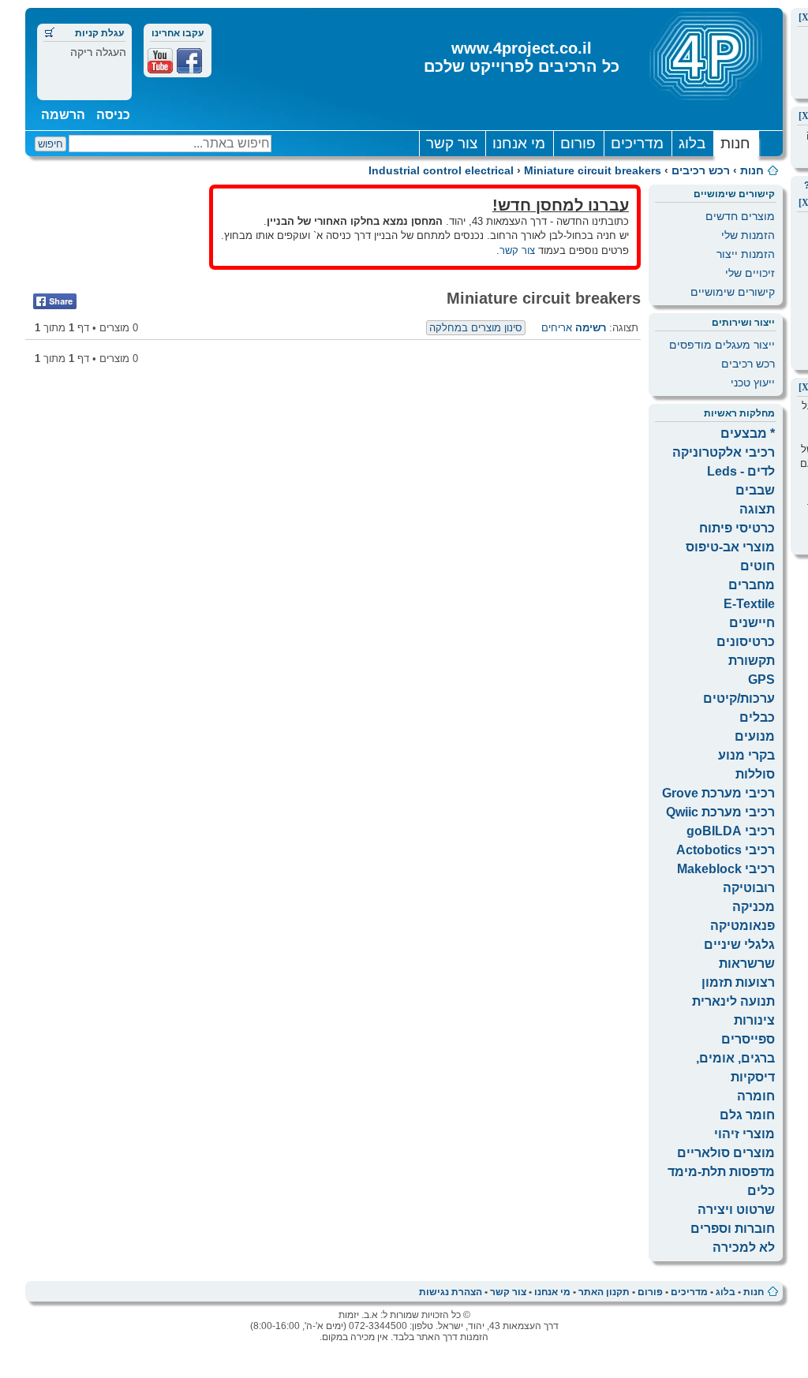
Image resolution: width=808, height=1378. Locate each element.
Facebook (189, 60)
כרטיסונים (745, 641)
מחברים (751, 585)
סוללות (755, 774)
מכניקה (753, 906)
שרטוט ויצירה (736, 1209)
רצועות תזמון (738, 982)
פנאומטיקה (742, 925)
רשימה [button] (590, 328)
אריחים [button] (556, 328)
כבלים (757, 717)
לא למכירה (744, 1247)
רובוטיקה (749, 887)
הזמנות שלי (748, 235)
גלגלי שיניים (739, 944)
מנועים (755, 736)
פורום (578, 143)
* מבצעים (747, 433)
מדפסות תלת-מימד (721, 1171)
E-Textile (749, 604)
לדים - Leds (741, 471)
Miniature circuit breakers (592, 170)
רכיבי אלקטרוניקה (723, 452)
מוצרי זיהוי (744, 1134)
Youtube (160, 60)
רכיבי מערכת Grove (718, 793)
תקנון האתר (604, 1292)
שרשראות (747, 963)
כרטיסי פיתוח (737, 528)
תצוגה (757, 509)
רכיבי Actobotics (725, 850)
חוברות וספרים (732, 1228)
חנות (735, 143)
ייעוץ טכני (753, 382)
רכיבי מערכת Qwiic (720, 812)
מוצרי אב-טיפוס (730, 547)
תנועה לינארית (733, 1001)
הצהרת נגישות (450, 1292)
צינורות (754, 1020)
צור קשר (451, 143)
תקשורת (751, 660)
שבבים (755, 490)
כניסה (113, 114)
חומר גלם (747, 1115)
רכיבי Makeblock (726, 869)
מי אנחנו (518, 143)
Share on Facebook (55, 301)
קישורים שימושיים (732, 292)
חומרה (756, 1096)
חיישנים (752, 622)
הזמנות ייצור (745, 254)
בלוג (692, 143)
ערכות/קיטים (739, 698)
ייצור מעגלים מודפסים (722, 344)
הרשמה (63, 114)
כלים (761, 1190)
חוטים (757, 566)
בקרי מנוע (746, 755)
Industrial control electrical (441, 170)
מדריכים (637, 143)
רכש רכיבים (700, 170)
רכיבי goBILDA (730, 831)
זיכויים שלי (750, 273)
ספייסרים (748, 1039)
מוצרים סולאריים (726, 1153)
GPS (761, 679)
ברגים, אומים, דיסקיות (735, 1067)
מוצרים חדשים (740, 216)
